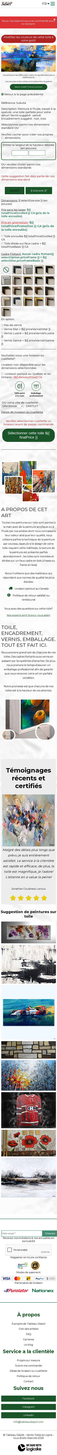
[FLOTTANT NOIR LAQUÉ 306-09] (50, 270)
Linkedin (28, 1415)
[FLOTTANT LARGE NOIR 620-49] (6, 290)
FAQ (28, 1334)
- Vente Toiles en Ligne (38, 1435)
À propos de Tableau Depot (28, 1323)
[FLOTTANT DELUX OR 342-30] (39, 301)
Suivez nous (28, 1388)
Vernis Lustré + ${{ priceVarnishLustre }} (27, 335)
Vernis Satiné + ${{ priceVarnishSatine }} (27, 342)
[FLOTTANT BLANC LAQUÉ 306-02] (6, 280)
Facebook (28, 1398)
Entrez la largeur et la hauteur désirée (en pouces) (28, 146)
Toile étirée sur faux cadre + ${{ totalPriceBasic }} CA (23, 245)
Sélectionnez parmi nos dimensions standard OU (25, 126)
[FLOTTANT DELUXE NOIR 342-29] (50, 290)
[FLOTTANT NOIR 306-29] (17, 270)
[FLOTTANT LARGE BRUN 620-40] (39, 290)
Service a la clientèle (28, 1351)
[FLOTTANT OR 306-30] (28, 280)
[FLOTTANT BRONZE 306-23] (39, 280)
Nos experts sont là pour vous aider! (28, 615)
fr (44, 4)
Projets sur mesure (28, 1360)
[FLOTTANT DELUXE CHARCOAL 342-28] (17, 301)
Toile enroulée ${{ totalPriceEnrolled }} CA (28, 238)
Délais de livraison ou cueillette (22, 412)
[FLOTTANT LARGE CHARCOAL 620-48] (28, 290)
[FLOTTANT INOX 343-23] (39, 270)
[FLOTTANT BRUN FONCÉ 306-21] (50, 280)
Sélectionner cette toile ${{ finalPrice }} (29, 435)
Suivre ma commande (28, 1365)
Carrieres (28, 1339)
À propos (28, 1315)
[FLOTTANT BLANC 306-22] (28, 270)
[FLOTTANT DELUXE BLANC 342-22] (6, 301)
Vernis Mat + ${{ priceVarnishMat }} (26, 329)
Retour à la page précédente (23, 94)
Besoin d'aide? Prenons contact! (28, 87)
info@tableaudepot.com (28, 1422)
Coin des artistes (28, 1328)
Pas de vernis (12, 325)
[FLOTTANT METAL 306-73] (17, 280)
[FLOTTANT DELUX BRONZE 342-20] (28, 301)
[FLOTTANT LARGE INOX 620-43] (17, 290)
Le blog (28, 1344)
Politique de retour (28, 1376)
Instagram (28, 1406)
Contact (28, 1381)
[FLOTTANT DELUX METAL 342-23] (6, 311)
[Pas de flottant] (6, 270)
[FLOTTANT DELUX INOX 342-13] (50, 301)
